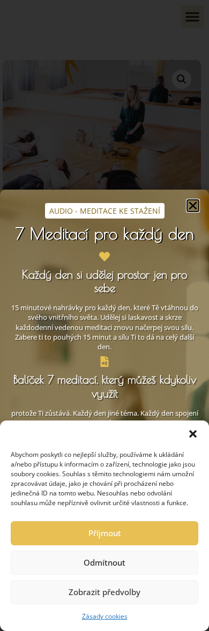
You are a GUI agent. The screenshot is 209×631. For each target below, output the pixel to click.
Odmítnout (104, 562)
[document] (104, 315)
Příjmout (104, 533)
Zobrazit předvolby (104, 592)
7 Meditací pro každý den (105, 233)
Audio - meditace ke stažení (104, 211)
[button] (193, 434)
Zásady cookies (105, 616)
